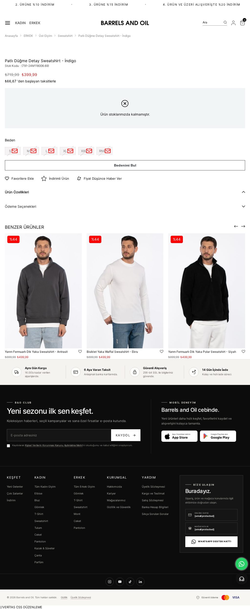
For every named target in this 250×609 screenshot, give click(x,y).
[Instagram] (109, 582)
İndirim (11, 500)
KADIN (20, 23)
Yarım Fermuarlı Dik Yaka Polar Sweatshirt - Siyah (202, 352)
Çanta (38, 555)
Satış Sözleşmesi (153, 500)
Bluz (37, 500)
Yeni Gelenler (15, 486)
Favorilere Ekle (80, 352)
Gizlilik (64, 597)
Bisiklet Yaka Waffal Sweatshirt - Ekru (112, 352)
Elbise (38, 493)
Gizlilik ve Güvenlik (119, 507)
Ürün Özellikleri (17, 192)
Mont (77, 514)
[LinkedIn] (140, 582)
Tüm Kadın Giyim (45, 486)
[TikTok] (130, 582)
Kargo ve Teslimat (153, 493)
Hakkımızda (114, 486)
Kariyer (111, 493)
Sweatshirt (41, 521)
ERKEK (34, 23)
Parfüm (38, 562)
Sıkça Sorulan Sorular (155, 514)
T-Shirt (38, 514)
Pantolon (40, 541)
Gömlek (39, 507)
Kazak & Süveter (44, 548)
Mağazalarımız (116, 500)
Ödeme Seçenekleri (20, 206)
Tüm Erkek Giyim (84, 486)
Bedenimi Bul (125, 165)
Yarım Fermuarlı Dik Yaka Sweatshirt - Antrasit (36, 352)
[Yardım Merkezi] (242, 578)
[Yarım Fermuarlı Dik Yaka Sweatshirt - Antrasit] (43, 290)
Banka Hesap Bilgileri (155, 507)
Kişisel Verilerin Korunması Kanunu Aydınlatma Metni (54, 445)
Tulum (38, 528)
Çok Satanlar (15, 493)
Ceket (38, 534)
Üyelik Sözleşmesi (153, 486)
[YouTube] (120, 582)
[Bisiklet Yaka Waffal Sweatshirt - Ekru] (125, 290)
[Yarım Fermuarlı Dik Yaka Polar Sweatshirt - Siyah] (206, 290)
